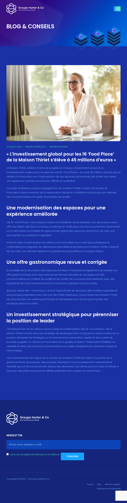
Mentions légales (113, 484)
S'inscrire (72, 456)
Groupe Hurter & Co (35, 146)
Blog (99, 484)
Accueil (90, 484)
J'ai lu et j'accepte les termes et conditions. (34, 454)
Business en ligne (58, 146)
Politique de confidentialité (109, 488)
